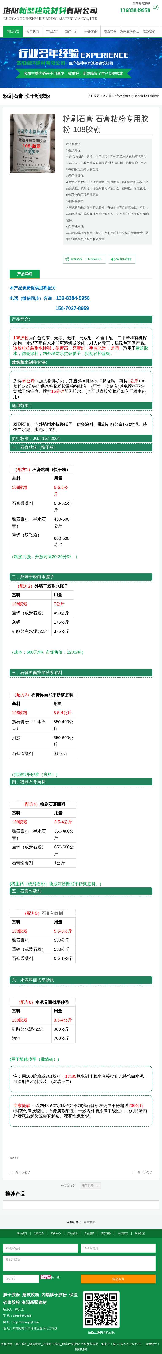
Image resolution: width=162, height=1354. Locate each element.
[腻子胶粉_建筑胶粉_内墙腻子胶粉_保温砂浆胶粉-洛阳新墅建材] (54, 13)
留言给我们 (123, 259)
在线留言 (123, 1233)
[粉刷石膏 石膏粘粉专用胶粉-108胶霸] (32, 116)
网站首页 (109, 95)
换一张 (55, 1277)
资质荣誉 (106, 1233)
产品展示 (122, 95)
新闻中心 (56, 1233)
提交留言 (118, 1279)
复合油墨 (89, 1222)
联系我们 (140, 1233)
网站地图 (81, 1349)
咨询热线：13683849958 (85, 259)
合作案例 (89, 1233)
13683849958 (135, 10)
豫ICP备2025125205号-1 (128, 1344)
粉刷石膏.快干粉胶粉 (145, 95)
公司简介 (39, 1233)
